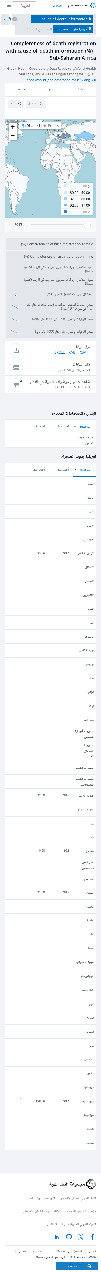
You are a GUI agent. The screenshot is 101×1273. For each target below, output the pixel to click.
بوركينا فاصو (86, 650)
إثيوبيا (90, 511)
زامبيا (91, 837)
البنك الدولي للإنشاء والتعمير (78, 1198)
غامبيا (90, 920)
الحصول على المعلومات (69, 1251)
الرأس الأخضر (86, 553)
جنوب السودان (85, 809)
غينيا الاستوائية (84, 962)
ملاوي (90, 1073)
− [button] (13, 135)
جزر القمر (88, 720)
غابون (90, 906)
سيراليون (88, 878)
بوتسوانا (89, 636)
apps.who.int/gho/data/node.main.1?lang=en (61, 80)
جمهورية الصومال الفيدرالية (88, 751)
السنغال (89, 567)
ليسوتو (90, 1031)
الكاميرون (88, 595)
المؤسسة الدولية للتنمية (40, 1198)
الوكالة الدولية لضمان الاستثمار (42, 1211)
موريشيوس (87, 1101)
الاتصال (23, 1251)
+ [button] (13, 126)
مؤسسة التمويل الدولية (81, 1211)
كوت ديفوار (87, 990)
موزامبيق (89, 1115)
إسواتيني (88, 539)
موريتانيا (89, 1087)
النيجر (90, 608)
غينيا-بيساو (87, 976)
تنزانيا (90, 692)
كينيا (91, 1004)
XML (72, 352)
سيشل (90, 892)
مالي (91, 1045)
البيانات (57, 6)
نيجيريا (90, 1143)
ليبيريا (90, 1017)
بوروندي (89, 664)
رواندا (90, 823)
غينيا (91, 948)
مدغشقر (89, 1059)
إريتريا (90, 525)
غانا (91, 934)
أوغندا (90, 497)
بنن (92, 622)
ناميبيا (90, 1128)
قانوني (92, 1251)
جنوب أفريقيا (86, 795)
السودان (89, 581)
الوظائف (37, 1251)
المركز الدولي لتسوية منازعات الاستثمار (71, 1224)
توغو (91, 706)
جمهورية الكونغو (84, 767)
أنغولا (91, 484)
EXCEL (60, 352)
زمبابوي (89, 851)
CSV (83, 352)
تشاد (91, 678)
